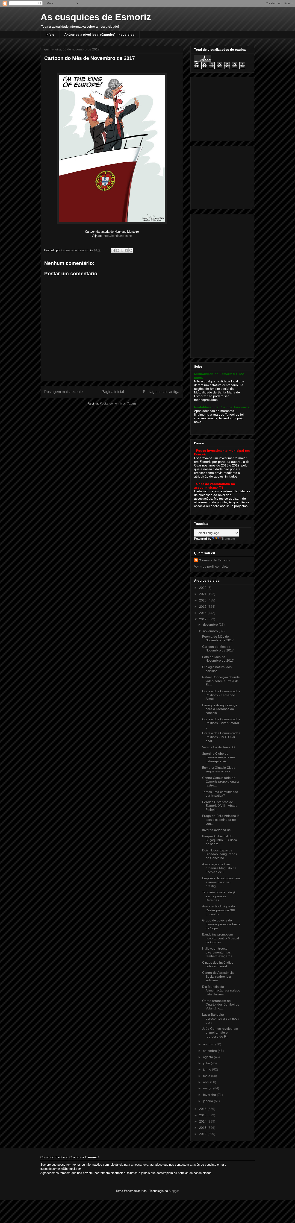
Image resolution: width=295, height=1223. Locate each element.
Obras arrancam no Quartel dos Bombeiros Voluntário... (220, 1004)
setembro (210, 1051)
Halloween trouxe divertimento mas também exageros (217, 952)
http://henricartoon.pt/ (117, 236)
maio (207, 1076)
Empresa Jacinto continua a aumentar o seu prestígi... (221, 882)
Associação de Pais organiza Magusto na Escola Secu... (219, 868)
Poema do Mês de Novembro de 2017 (218, 638)
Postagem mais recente (63, 392)
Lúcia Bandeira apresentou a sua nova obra (220, 1018)
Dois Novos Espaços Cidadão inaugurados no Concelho (219, 854)
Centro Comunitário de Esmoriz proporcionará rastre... (220, 781)
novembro (211, 631)
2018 (203, 613)
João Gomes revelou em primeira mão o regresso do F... (220, 1032)
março (208, 1088)
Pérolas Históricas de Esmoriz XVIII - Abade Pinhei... (219, 806)
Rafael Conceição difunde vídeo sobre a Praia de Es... (221, 681)
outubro (209, 1044)
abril (206, 1082)
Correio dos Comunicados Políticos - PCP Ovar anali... (221, 737)
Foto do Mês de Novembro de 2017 (218, 659)
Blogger (174, 1191)
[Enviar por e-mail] (113, 250)
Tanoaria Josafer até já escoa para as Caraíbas (219, 896)
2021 (203, 594)
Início (50, 34)
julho (207, 1063)
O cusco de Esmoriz (214, 560)
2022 (203, 588)
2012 (203, 1134)
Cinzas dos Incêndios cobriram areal (217, 964)
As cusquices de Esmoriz (96, 17)
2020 (203, 600)
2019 (203, 606)
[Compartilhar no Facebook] (126, 250)
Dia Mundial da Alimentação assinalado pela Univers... (221, 990)
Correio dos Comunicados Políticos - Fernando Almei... (221, 695)
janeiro (208, 1101)
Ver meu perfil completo (211, 566)
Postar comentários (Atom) (118, 403)
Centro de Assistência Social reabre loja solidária (218, 976)
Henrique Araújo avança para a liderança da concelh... (219, 709)
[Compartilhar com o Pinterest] (130, 250)
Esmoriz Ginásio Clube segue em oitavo (218, 769)
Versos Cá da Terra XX (218, 747)
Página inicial (113, 392)
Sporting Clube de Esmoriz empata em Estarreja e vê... (218, 757)
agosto (208, 1057)
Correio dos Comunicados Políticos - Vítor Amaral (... (221, 723)
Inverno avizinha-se (216, 830)
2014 (203, 1121)
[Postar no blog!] (117, 250)
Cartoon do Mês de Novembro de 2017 (218, 648)
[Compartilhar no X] (122, 250)
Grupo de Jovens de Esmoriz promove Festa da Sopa (221, 924)
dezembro (211, 624)
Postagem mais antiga (161, 392)
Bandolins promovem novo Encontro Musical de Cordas (220, 938)
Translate (228, 538)
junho (207, 1069)
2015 (203, 1115)
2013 (203, 1127)
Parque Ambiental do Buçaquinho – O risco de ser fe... (219, 840)
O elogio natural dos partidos (217, 669)
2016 (203, 1109)
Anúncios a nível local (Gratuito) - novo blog (99, 34)
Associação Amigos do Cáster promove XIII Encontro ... (218, 910)
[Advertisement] (223, 108)
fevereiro (210, 1095)
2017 (203, 619)
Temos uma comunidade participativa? (220, 794)
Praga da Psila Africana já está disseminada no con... (220, 819)
